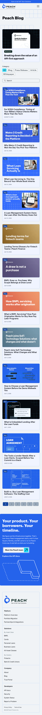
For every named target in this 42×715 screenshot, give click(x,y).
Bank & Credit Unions (11, 662)
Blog (5, 676)
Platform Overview (11, 615)
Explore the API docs (11, 556)
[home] (9, 6)
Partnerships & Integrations (13, 622)
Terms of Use (17, 707)
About (6, 672)
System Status (9, 698)
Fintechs (7, 658)
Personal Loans (9, 643)
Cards (6, 639)
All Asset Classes (10, 650)
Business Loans (9, 647)
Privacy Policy (8, 707)
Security (7, 694)
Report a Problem (10, 701)
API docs (7, 690)
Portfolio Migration (10, 618)
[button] (38, 6)
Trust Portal (8, 680)
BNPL (6, 636)
